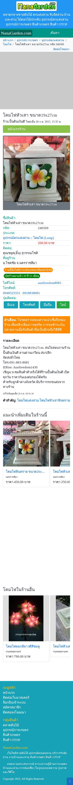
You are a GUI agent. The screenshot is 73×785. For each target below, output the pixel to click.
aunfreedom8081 (50, 283)
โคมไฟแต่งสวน (28, 400)
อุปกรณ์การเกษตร (27, 40)
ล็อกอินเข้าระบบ (14, 702)
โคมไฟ (7, 44)
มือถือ (48, 305)
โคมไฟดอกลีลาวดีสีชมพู (23, 646)
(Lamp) (49, 238)
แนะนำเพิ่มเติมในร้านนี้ (25, 415)
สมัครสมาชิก (12, 707)
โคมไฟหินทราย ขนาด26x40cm (26, 471)
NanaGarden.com (16, 33)
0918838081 (31, 293)
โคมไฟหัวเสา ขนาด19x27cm (30, 115)
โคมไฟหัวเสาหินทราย (55, 400)
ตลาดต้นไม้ (11, 725)
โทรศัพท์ (29, 305)
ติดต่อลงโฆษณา (14, 712)
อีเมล (10, 305)
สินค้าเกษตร (11, 735)
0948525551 (11, 293)
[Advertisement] (36, 81)
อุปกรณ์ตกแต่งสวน (53, 40)
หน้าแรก (8, 40)
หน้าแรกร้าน (16, 129)
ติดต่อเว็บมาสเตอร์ (16, 697)
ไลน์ (63, 305)
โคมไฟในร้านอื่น (19, 589)
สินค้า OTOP (11, 740)
